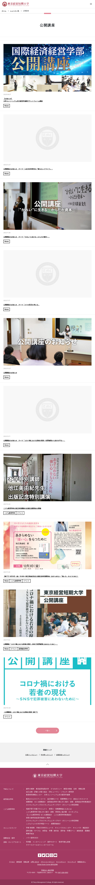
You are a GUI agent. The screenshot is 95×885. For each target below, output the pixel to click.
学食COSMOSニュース (44, 828)
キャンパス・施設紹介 (81, 828)
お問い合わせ (35, 862)
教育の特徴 (68, 789)
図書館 (87, 831)
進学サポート (52, 842)
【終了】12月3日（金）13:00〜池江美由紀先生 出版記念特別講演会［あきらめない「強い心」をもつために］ (41, 576)
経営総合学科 (23, 649)
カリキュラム (73, 812)
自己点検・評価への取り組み (36, 792)
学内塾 (28, 842)
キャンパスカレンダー (63, 828)
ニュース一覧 (14, 11)
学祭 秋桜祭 (30, 828)
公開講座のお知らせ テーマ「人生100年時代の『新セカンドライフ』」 (28, 169)
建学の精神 (30, 789)
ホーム (4, 11)
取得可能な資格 (64, 842)
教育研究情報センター (34, 795)
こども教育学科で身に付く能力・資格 (40, 812)
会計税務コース (53, 799)
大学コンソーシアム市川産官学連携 (57, 795)
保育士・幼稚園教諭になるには (60, 809)
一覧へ (47, 730)
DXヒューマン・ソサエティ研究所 (61, 792)
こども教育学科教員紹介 (63, 815)
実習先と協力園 (61, 812)
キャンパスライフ (9, 828)
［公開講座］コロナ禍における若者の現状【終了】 (20, 712)
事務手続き (30, 834)
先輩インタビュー (31, 755)
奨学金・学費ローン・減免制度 (71, 831)
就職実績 (29, 802)
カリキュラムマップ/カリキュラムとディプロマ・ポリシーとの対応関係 (52, 805)
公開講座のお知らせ (10, 373)
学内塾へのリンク (47, 755)
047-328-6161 (63, 872)
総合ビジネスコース (80, 799)
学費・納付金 (54, 831)
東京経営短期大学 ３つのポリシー (49, 789)
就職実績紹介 (56, 824)
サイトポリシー (61, 862)
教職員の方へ (82, 862)
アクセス (12, 862)
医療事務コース (66, 799)
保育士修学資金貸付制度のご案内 (38, 818)
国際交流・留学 (9, 838)
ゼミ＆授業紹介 (40, 802)
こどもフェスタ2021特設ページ (37, 824)
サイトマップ (72, 862)
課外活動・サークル (33, 831)
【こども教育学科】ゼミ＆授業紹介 (39, 815)
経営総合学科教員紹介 (83, 802)
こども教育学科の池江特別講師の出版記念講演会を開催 (22, 508)
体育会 (44, 831)
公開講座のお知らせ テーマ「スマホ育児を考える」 (21, 305)
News (7, 106)
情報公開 (81, 789)
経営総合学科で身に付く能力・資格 (60, 802)
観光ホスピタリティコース (36, 799)
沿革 (75, 789)
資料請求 (19, 862)
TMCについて (8, 789)
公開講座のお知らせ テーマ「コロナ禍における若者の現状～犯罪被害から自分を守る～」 (34, 440)
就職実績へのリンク (63, 755)
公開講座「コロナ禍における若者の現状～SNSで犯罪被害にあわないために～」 (30, 644)
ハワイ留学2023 (32, 838)
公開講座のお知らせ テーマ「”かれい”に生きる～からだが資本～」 (26, 237)
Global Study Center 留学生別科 (47, 864)
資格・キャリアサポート (12, 842)
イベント (20, 513)
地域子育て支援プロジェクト (36, 809)
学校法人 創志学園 (47, 870)
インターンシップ (39, 842)
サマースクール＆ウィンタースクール (40, 845)
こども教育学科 (10, 513)
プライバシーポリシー (48, 862)
